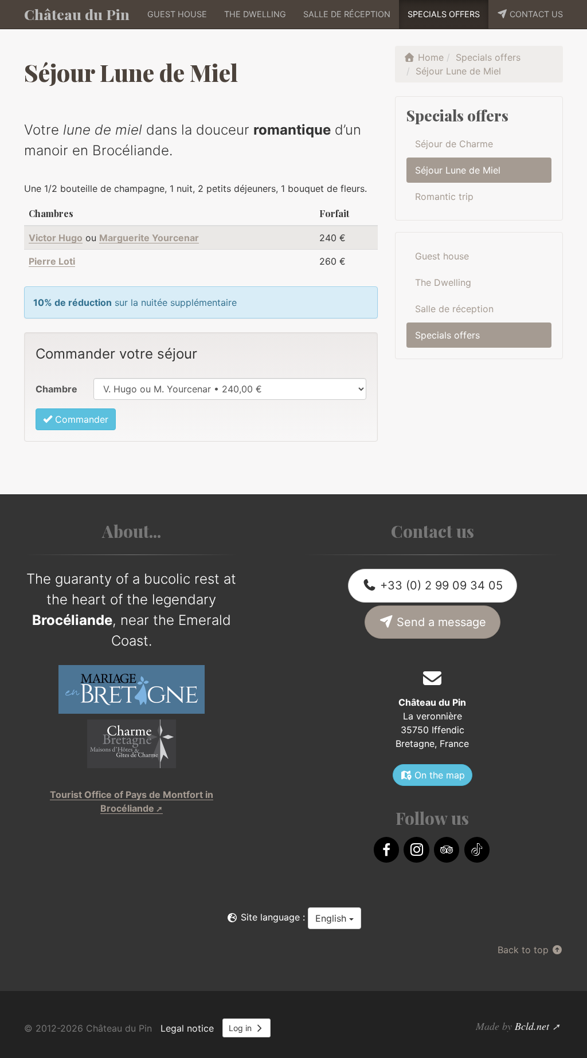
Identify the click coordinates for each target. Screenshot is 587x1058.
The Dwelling (255, 14)
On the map (438, 775)
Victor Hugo (56, 237)
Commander (80, 419)
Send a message (439, 622)
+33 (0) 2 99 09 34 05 (440, 585)
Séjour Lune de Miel (457, 170)
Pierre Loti (52, 261)
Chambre (56, 389)
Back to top (524, 949)
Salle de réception (346, 14)
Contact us (535, 14)
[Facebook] (386, 850)
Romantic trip (444, 196)
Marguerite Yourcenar (149, 237)
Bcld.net (532, 1026)
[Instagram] (416, 850)
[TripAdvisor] (446, 850)
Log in (241, 1028)
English (332, 918)
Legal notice (187, 1028)
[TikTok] (477, 850)
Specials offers (444, 14)
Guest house (177, 14)
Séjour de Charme (454, 144)
